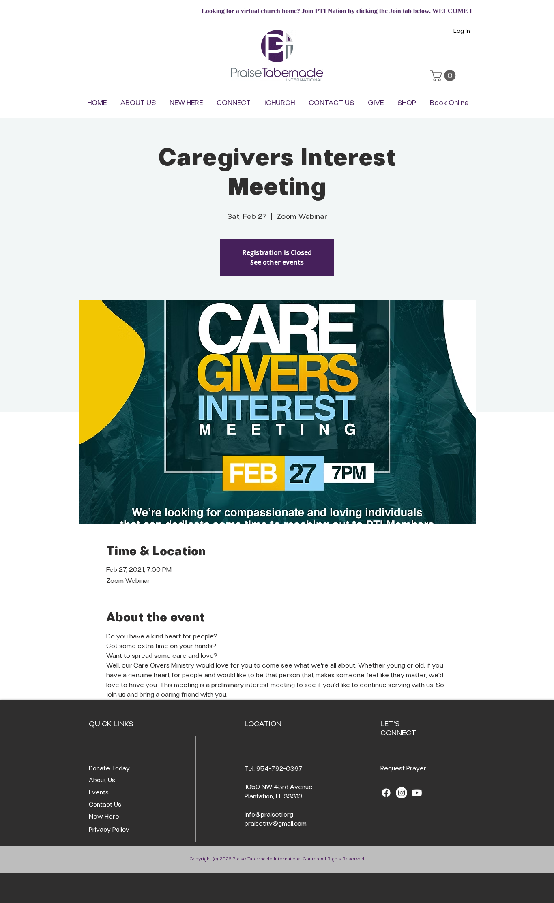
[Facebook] (386, 792)
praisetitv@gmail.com (276, 824)
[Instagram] (401, 792)
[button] (444, 75)
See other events (277, 262)
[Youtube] (417, 792)
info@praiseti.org (269, 815)
